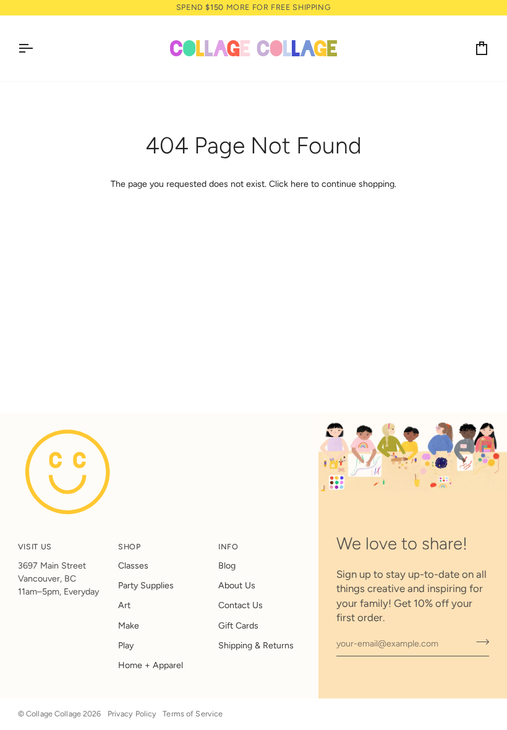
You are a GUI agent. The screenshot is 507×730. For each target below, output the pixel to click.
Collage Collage (53, 713)
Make (128, 625)
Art (124, 605)
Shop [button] (129, 546)
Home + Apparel (150, 665)
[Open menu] (36, 48)
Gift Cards (238, 625)
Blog (227, 565)
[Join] (479, 642)
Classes (133, 565)
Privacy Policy (132, 713)
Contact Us (240, 605)
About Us (236, 585)
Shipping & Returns (256, 645)
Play (126, 645)
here (300, 184)
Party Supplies (146, 585)
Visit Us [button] (35, 546)
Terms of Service (193, 713)
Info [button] (228, 546)
